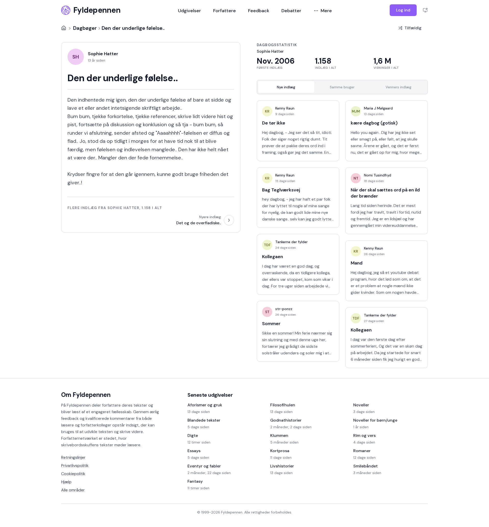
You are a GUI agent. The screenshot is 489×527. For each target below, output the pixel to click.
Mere (326, 11)
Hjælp (66, 481)
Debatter (291, 11)
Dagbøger (85, 28)
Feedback (258, 11)
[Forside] (63, 28)
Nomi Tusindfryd (377, 175)
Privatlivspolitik (75, 465)
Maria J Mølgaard (378, 108)
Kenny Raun (284, 108)
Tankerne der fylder (291, 242)
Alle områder (73, 490)
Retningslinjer (73, 457)
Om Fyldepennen (86, 395)
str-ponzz (283, 309)
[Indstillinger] (425, 10)
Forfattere (224, 11)
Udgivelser (189, 11)
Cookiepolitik (73, 473)
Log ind (403, 10)
